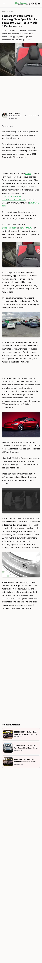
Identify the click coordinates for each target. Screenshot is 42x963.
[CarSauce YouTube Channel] (39, 4)
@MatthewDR (27, 228)
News (4, 11)
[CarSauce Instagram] (36, 4)
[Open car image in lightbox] (21, 254)
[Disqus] (21, 690)
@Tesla (28, 173)
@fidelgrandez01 (9, 228)
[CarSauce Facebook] (33, 4)
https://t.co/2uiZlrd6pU (12, 196)
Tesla (11, 11)
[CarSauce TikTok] (29, 4)
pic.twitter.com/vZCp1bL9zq (14, 199)
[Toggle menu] (4, 4)
